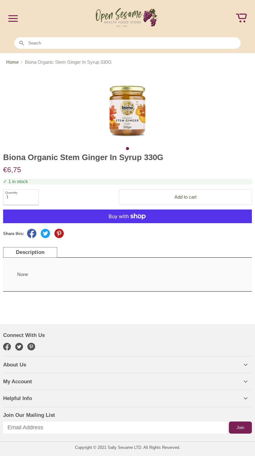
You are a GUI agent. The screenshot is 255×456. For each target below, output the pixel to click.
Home (12, 62)
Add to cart (185, 197)
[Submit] (21, 43)
